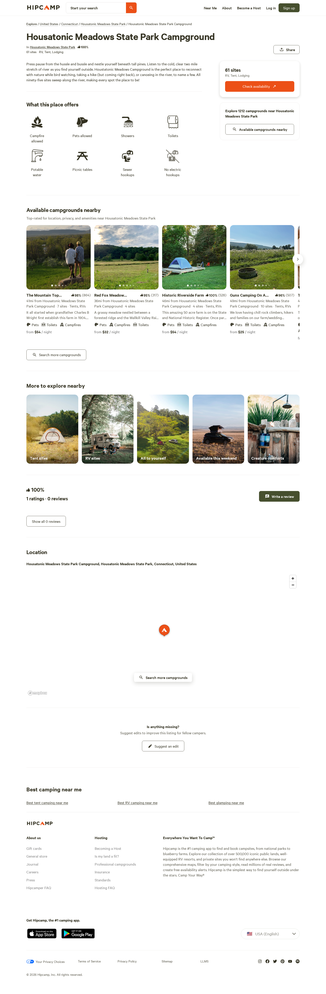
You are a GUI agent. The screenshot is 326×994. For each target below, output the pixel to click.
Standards (102, 879)
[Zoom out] (293, 585)
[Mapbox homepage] (37, 693)
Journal (32, 864)
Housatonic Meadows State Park (103, 24)
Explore (31, 24)
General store (36, 856)
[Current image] (52, 286)
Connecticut (69, 24)
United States (49, 24)
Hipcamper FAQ (38, 887)
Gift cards (33, 848)
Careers (32, 871)
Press (30, 879)
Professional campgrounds (115, 864)
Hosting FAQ (105, 887)
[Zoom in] (293, 578)
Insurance (102, 871)
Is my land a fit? (107, 856)
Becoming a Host (108, 848)
